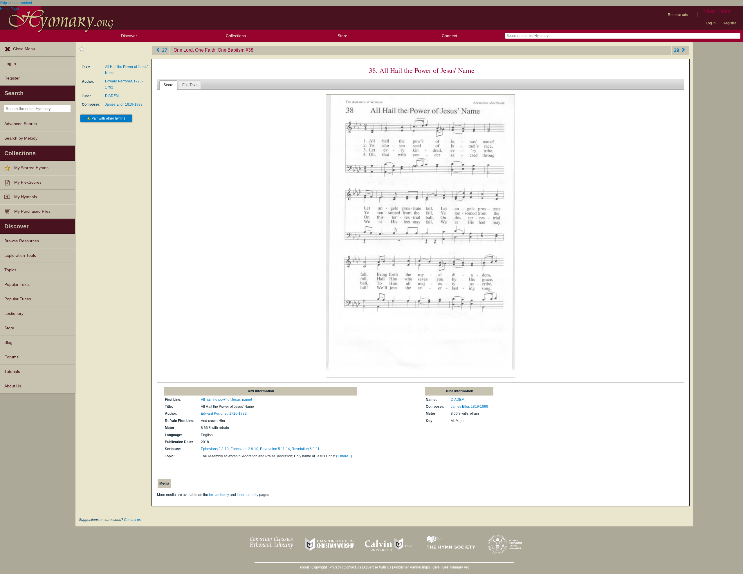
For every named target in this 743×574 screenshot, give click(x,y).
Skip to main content (16, 3)
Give (436, 567)
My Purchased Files (32, 211)
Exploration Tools (20, 255)
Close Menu (24, 49)
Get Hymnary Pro (455, 567)
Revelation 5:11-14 (275, 449)
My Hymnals (25, 197)
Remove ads (678, 15)
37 (164, 50)
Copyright (319, 567)
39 (677, 50)
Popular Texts (17, 284)
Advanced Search (20, 124)
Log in (711, 23)
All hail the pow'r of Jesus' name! (226, 400)
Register (729, 23)
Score (168, 85)
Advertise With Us (377, 567)
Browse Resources (21, 241)
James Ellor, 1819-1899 (124, 104)
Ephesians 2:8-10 (215, 449)
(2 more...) (344, 456)
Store (342, 35)
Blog (8, 342)
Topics (10, 270)
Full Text (189, 85)
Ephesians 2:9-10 (244, 449)
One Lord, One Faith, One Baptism (209, 50)
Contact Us (352, 567)
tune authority (247, 495)
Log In (10, 64)
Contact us (132, 520)
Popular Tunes (17, 299)
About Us (12, 386)
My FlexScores (28, 182)
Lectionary (14, 313)
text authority (219, 495)
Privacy (335, 567)
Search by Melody (20, 138)
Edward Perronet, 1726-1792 (224, 413)
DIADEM (112, 96)
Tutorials (12, 371)
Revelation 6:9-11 (306, 449)
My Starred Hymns (31, 168)
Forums (11, 357)
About (304, 567)
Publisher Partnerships (412, 567)
